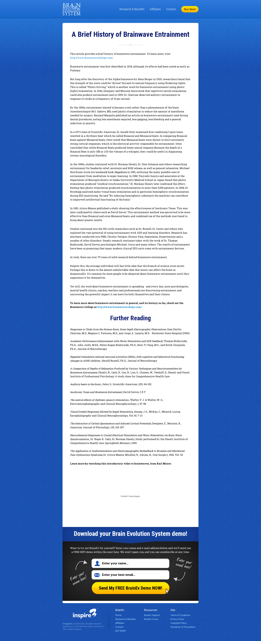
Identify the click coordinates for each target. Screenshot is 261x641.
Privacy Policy (177, 619)
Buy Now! (190, 9)
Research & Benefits (131, 9)
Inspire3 (68, 624)
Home (118, 615)
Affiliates (155, 9)
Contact (171, 9)
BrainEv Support (152, 615)
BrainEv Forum (151, 619)
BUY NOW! (120, 631)
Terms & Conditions (180, 615)
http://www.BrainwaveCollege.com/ (91, 57)
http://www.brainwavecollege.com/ (119, 307)
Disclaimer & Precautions (183, 627)
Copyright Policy (179, 623)
